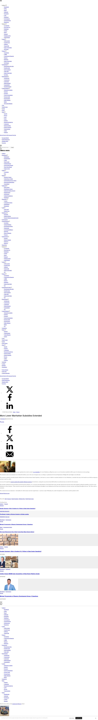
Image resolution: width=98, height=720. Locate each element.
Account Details (5, 137)
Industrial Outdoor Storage (9, 190)
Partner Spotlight (7, 127)
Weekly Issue (5, 107)
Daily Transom (8, 498)
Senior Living (7, 168)
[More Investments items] (7, 64)
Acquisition (6, 52)
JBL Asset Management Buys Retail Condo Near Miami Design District (17, 532)
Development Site (8, 646)
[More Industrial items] (6, 185)
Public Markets (7, 100)
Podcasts (6, 132)
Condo (5, 160)
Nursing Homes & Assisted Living (11, 217)
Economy (6, 93)
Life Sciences (7, 18)
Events (3, 108)
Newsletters (4, 367)
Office (5, 8)
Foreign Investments (8, 95)
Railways (6, 243)
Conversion (6, 81)
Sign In (1, 135)
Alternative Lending (8, 90)
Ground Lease (7, 42)
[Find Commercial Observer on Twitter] (9, 392)
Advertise (4, 362)
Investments (4, 64)
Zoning (5, 336)
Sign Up (5, 135)
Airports (6, 238)
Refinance (6, 59)
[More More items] (5, 112)
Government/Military (8, 229)
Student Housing (7, 163)
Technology (4, 328)
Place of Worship (7, 233)
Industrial (6, 12)
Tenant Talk (6, 45)
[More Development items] (8, 76)
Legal (5, 117)
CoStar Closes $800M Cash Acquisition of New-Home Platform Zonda (20, 574)
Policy (5, 118)
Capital (3, 663)
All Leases (6, 49)
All (4, 272)
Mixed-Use (6, 22)
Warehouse (6, 197)
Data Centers (6, 187)
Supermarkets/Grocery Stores (10, 180)
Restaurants (6, 206)
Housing (6, 331)
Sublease (6, 44)
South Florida (7, 37)
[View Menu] (1, 0)
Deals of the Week (8, 47)
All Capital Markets (8, 103)
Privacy (18, 412)
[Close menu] (1, 149)
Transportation (7, 129)
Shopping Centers (7, 177)
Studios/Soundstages (8, 195)
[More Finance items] (6, 51)
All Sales (6, 74)
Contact (3, 363)
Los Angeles (6, 25)
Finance (3, 51)
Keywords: (2, 498)
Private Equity (7, 98)
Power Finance (5, 369)
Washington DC (7, 35)
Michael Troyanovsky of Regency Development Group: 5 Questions (16, 524)
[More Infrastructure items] (8, 236)
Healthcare (6, 17)
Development (5, 76)
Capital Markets (5, 88)
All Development (7, 86)
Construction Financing (9, 56)
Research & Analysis (8, 122)
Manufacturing (7, 192)
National (6, 34)
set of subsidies (36, 472)
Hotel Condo (6, 161)
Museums (6, 231)
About (3, 692)
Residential (6, 7)
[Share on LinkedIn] (9, 449)
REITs (5, 101)
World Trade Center (29, 498)
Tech (3, 105)
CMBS (5, 54)
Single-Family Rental (8, 165)
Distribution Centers (8, 189)
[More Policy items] (5, 329)
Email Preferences (6, 139)
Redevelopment (7, 83)
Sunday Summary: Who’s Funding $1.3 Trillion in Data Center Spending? (17, 508)
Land (5, 15)
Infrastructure (5, 236)
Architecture (6, 78)
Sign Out (14, 135)
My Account (9, 135)
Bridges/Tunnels (7, 239)
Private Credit (7, 96)
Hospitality (6, 13)
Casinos (5, 200)
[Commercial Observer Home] (5, 2)
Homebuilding (7, 158)
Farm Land (6, 209)
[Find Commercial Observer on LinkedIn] (9, 409)
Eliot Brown (3, 418)
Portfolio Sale (7, 68)
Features (6, 120)
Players (5, 115)
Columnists (6, 124)
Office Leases (7, 40)
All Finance (6, 62)
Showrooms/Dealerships (9, 182)
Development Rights (8, 226)
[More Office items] (5, 170)
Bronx (5, 32)
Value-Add (6, 71)
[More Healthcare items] (7, 212)
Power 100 (4, 371)
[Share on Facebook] (9, 433)
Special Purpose (7, 20)
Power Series (4, 343)
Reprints (4, 365)
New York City (7, 27)
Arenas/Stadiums (7, 224)
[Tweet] (9, 441)
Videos (5, 130)
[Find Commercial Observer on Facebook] (9, 401)
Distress (5, 57)
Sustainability (7, 84)
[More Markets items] (6, 24)
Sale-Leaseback (7, 69)
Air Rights (6, 223)
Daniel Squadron (14, 498)
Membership (6, 694)
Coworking (6, 172)
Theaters (6, 234)
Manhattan (6, 29)
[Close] (95, 718)
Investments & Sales (6, 287)
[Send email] (9, 457)
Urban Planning (7, 334)
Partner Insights (7, 125)
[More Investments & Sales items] (11, 287)
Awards (5, 113)
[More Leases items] (5, 39)
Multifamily (6, 156)
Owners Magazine (6, 373)
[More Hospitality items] (7, 199)
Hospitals (6, 214)
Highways (6, 241)
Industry (4, 153)
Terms (14, 412)
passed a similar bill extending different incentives (21, 481)
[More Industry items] (6, 5)
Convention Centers (8, 202)
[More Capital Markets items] (9, 88)
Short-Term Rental (8, 167)
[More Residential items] (7, 155)
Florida (1, 521)
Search (12, 147)
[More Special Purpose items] (9, 221)
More (3, 112)
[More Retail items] (5, 175)
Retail (5, 10)
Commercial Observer (16, 703)
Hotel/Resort (6, 204)
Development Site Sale (9, 66)
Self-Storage (6, 194)
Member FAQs (5, 141)
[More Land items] (4, 207)
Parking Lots (6, 211)
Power (3, 110)
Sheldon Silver (22, 498)
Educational (6, 228)
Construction (6, 79)
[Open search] (1, 145)
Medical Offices (7, 216)
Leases (3, 39)
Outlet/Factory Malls (8, 178)
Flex (5, 173)
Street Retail (6, 184)
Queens (5, 30)
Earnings (6, 91)
